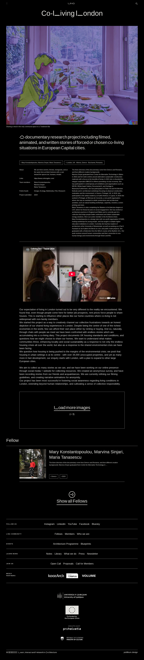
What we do (70, 553)
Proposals (68, 563)
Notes (49, 553)
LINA (71, 3)
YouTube (72, 524)
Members (70, 534)
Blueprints (86, 543)
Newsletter (92, 553)
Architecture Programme (65, 543)
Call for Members (85, 563)
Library (58, 553)
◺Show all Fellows (72, 497)
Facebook (84, 524)
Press (82, 553)
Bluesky (96, 524)
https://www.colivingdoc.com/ (44, 178)
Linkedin (61, 524)
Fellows (58, 534)
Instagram (49, 524)
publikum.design (131, 652)
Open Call (56, 563)
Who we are (83, 534)
